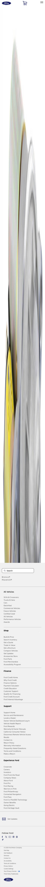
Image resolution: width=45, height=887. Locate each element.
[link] (6, 850)
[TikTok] (3, 839)
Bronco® (6, 577)
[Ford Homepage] (8, 881)
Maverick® (7, 580)
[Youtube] (10, 837)
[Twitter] (6, 837)
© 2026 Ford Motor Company (13, 847)
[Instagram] (13, 837)
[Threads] (17, 837)
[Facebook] (3, 837)
